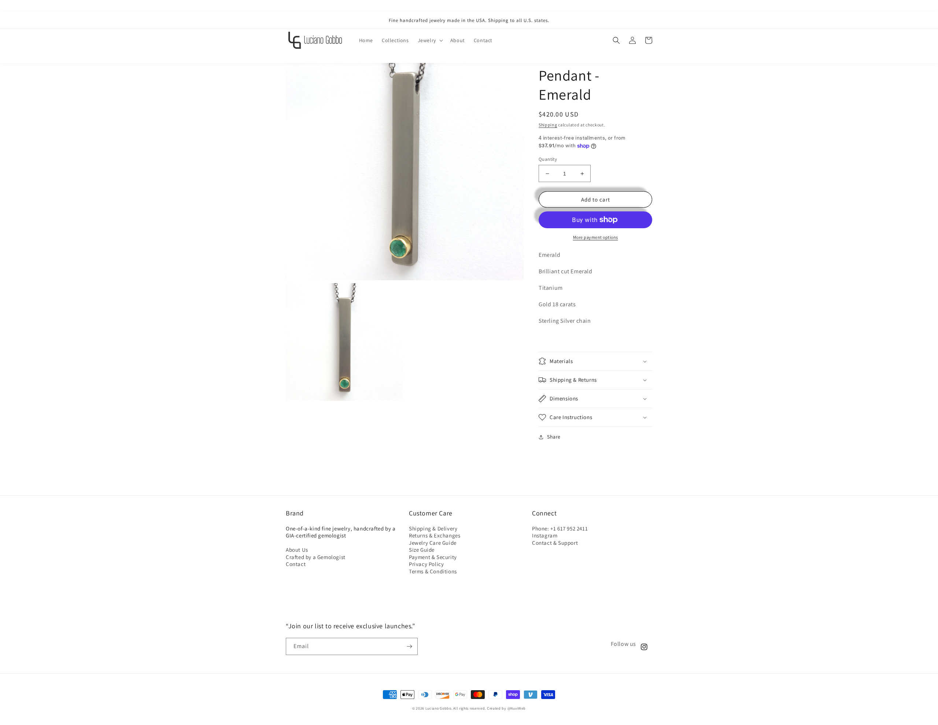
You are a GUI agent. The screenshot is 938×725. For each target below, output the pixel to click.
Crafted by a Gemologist (316, 557)
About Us (297, 549)
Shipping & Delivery (433, 528)
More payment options (595, 237)
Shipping (548, 124)
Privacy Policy (426, 564)
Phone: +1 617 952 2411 (560, 528)
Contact (296, 564)
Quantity (548, 159)
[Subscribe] (409, 646)
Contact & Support (555, 542)
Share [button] (554, 436)
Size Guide (422, 549)
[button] (429, 40)
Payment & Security (433, 557)
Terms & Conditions (433, 571)
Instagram (544, 535)
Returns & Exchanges (434, 535)
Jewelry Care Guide (433, 542)
